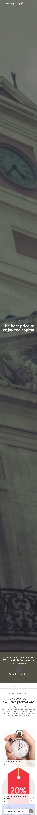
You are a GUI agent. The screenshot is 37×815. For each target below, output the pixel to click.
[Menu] (2, 3)
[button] (31, 811)
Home (17, 686)
